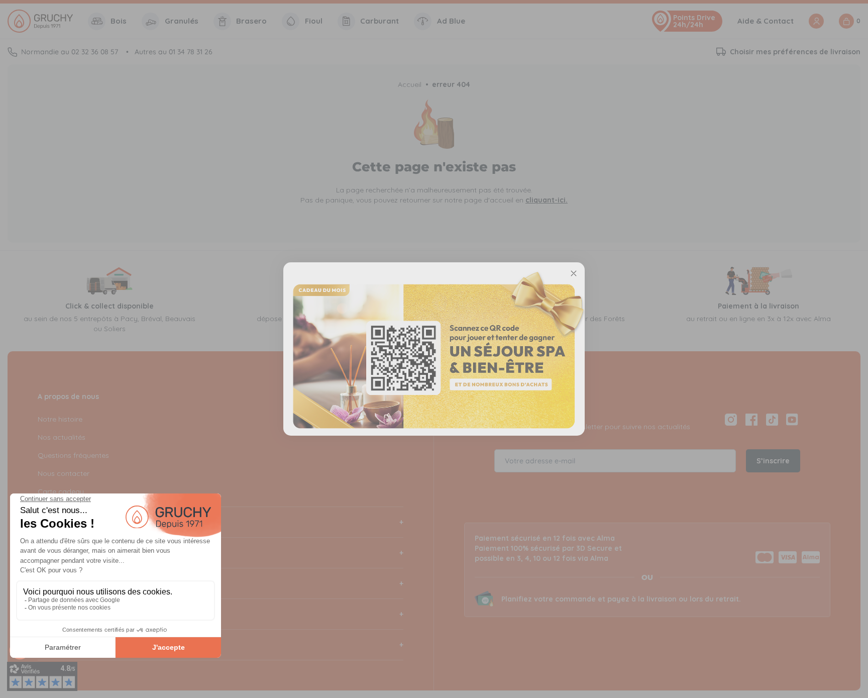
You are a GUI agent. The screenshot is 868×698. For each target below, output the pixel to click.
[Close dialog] (574, 273)
